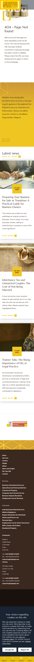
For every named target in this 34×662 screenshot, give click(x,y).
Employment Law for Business (12, 498)
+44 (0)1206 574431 (12, 554)
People (4, 463)
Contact (5, 474)
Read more (7, 236)
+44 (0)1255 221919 (12, 578)
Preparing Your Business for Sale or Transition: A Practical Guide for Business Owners (16, 202)
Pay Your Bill (6, 471)
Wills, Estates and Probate (11, 525)
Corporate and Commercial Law (13, 493)
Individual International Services (13, 509)
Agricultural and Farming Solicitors (14, 488)
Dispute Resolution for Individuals (14, 515)
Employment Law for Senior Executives (15, 523)
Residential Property (9, 528)
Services (5, 458)
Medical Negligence (9, 512)
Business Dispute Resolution (12, 496)
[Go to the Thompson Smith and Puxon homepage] (10, 5)
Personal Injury (7, 520)
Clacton (5, 562)
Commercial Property (9, 490)
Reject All (25, 650)
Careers (5, 461)
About (4, 466)
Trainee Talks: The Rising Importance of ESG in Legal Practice (16, 363)
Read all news (9, 156)
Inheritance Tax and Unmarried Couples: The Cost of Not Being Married (16, 285)
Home (4, 455)
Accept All (9, 650)
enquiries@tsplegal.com (10, 559)
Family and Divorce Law (10, 517)
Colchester (6, 535)
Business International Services (13, 485)
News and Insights (8, 469)
